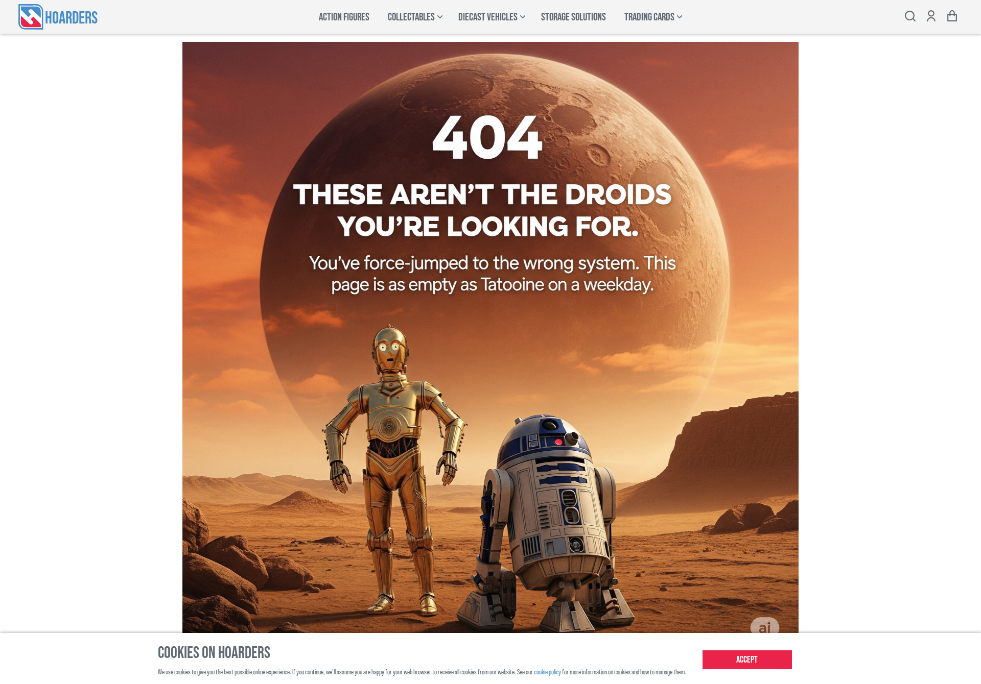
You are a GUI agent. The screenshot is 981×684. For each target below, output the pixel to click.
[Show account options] (931, 17)
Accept (747, 659)
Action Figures (344, 17)
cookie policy (547, 671)
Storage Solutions (573, 17)
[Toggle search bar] (910, 17)
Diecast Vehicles (488, 17)
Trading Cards (649, 17)
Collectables (411, 17)
